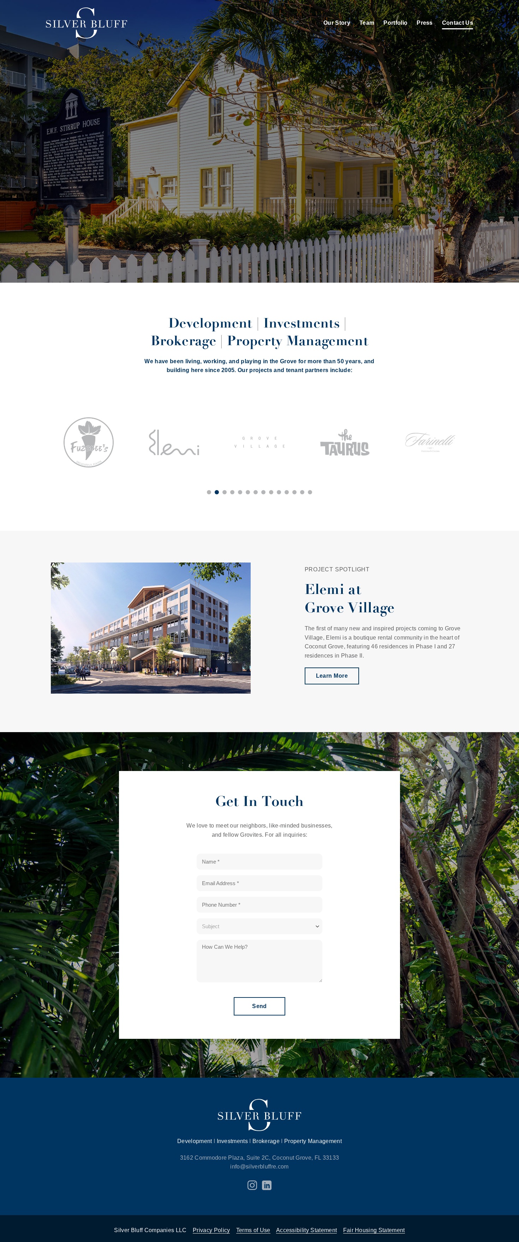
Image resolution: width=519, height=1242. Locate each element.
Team (366, 23)
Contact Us (457, 23)
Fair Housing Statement (374, 1230)
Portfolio (395, 23)
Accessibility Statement (306, 1230)
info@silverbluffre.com (259, 1167)
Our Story (336, 23)
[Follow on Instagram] (252, 1186)
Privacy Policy (211, 1230)
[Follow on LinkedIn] (267, 1186)
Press (425, 23)
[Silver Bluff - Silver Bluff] (86, 23)
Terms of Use (253, 1230)
